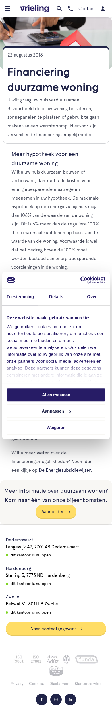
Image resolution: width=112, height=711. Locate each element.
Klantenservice (88, 683)
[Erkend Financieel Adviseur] (56, 670)
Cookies (36, 683)
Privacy (16, 683)
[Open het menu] (8, 10)
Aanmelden (53, 511)
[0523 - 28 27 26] (70, 8)
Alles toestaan (56, 394)
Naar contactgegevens (54, 628)
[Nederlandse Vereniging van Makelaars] (66, 659)
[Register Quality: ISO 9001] (19, 659)
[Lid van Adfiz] (53, 659)
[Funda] (86, 659)
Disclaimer (59, 683)
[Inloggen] (103, 8)
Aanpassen (53, 411)
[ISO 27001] (36, 659)
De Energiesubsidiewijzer (65, 470)
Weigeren (56, 427)
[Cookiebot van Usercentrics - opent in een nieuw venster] (80, 280)
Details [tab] (56, 296)
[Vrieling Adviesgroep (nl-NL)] (34, 9)
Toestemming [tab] (20, 296)
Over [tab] (92, 296)
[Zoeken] (59, 8)
